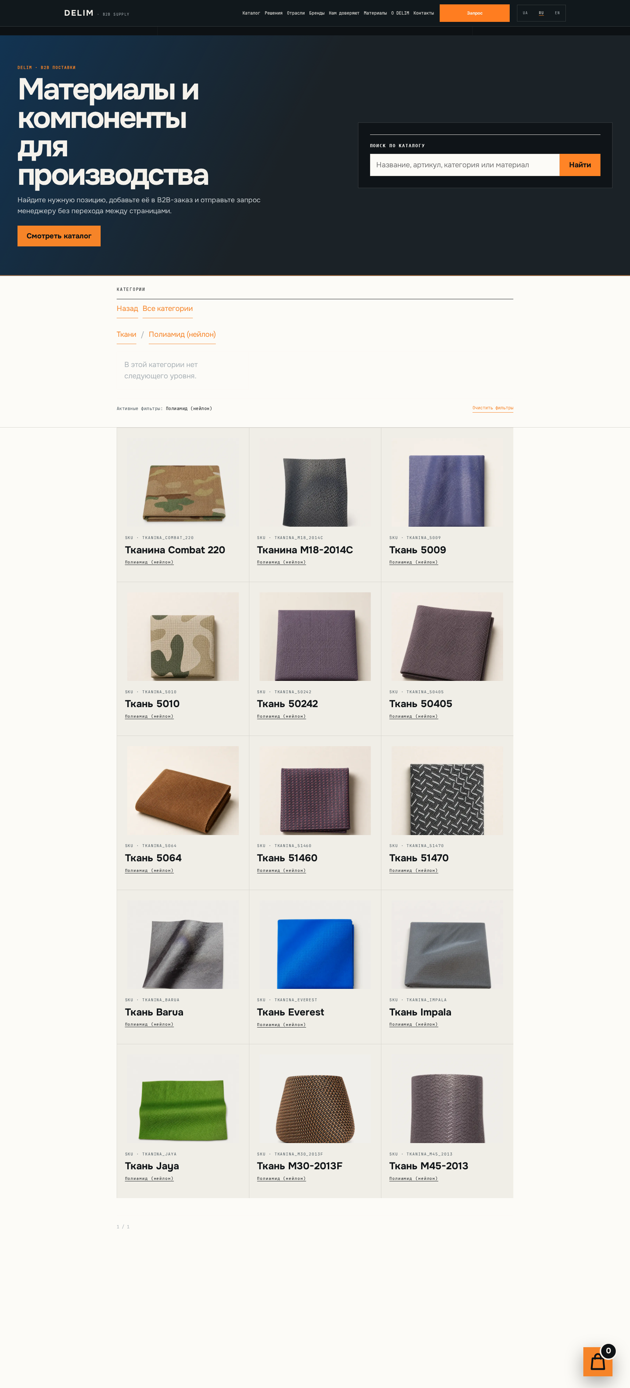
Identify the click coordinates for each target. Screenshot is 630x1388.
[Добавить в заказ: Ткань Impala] (457, 942)
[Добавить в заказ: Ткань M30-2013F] (325, 1096)
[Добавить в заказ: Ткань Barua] (193, 942)
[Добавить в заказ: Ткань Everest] (325, 942)
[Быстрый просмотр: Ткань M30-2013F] (315, 1093)
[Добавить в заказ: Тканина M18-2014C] (325, 480)
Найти (580, 164)
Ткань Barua (154, 1012)
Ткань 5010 (152, 704)
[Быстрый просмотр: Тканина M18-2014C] (315, 477)
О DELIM (400, 13)
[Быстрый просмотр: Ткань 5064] (183, 785)
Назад (127, 308)
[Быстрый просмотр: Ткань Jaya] (183, 1093)
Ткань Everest (290, 1012)
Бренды (316, 13)
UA (525, 13)
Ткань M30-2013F (299, 1166)
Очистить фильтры (492, 408)
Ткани (126, 334)
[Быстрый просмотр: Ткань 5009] (447, 477)
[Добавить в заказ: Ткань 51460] (325, 788)
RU (541, 13)
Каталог (251, 13)
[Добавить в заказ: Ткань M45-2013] (457, 1096)
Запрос (475, 13)
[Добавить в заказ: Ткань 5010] (193, 634)
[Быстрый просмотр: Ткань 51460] (315, 785)
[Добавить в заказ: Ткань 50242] (325, 634)
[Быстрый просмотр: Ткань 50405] (447, 631)
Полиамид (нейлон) (182, 334)
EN (557, 13)
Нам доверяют (344, 13)
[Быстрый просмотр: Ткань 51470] (447, 785)
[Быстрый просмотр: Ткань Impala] (447, 939)
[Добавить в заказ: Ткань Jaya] (193, 1096)
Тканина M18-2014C (305, 550)
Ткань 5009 (417, 550)
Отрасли (296, 13)
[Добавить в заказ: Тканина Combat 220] (193, 480)
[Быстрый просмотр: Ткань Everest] (315, 939)
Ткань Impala (420, 1012)
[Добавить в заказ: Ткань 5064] (193, 788)
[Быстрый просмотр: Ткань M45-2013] (447, 1093)
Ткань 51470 (419, 858)
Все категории (168, 308)
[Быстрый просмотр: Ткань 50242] (315, 631)
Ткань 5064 (153, 858)
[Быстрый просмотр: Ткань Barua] (183, 939)
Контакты (423, 13)
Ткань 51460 (287, 858)
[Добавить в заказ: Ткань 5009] (457, 480)
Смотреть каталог (59, 236)
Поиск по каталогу (397, 145)
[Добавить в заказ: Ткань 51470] (457, 788)
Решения (274, 13)
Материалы (375, 13)
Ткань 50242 (287, 704)
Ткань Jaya (152, 1166)
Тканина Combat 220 (175, 550)
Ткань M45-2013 (428, 1166)
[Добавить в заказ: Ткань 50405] (457, 634)
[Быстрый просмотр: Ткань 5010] (183, 631)
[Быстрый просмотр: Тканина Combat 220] (183, 477)
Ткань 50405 (420, 704)
